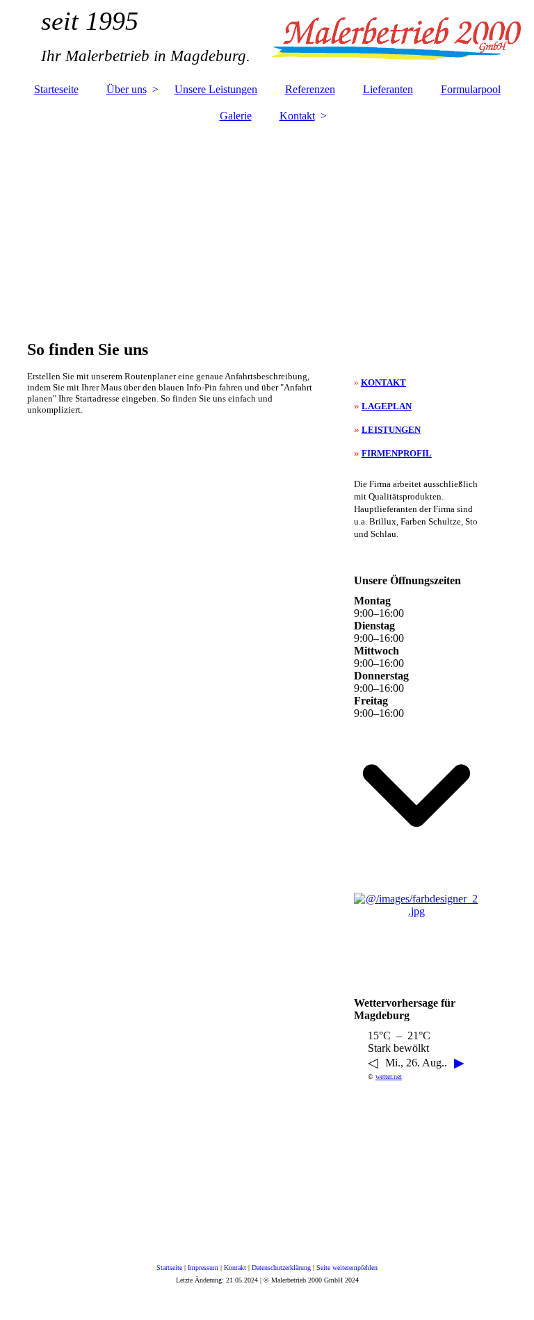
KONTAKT (383, 382)
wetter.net (388, 1076)
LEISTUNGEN (391, 429)
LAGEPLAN (387, 406)
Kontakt (297, 116)
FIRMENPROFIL (397, 453)
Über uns (126, 89)
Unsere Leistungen (216, 89)
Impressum (203, 1267)
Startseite (169, 1267)
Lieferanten (388, 89)
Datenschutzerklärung (281, 1267)
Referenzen (310, 89)
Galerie (236, 116)
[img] (267, 38)
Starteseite (56, 89)
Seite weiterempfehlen (347, 1267)
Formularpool (471, 89)
